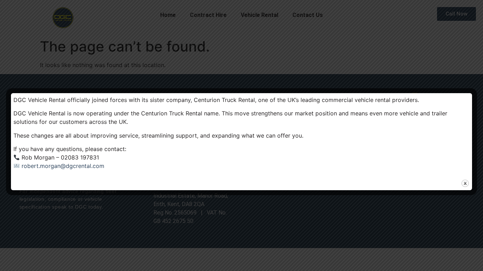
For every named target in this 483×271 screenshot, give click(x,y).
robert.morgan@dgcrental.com (63, 165)
